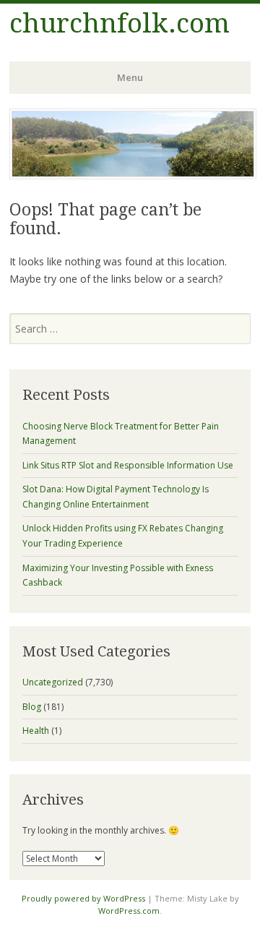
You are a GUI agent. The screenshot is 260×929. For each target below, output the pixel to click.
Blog (31, 707)
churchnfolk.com (119, 23)
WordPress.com (129, 910)
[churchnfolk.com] (132, 175)
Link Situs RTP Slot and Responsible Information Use (127, 465)
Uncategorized (52, 682)
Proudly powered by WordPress (83, 898)
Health (35, 730)
